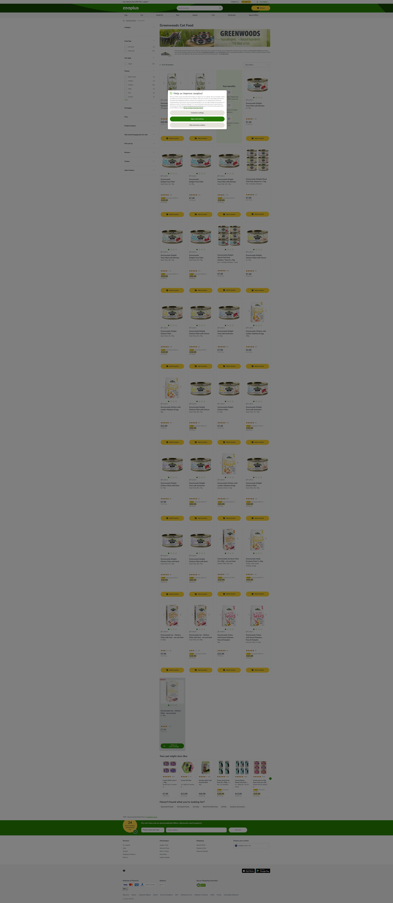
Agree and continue (197, 119)
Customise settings (197, 113)
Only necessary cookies (197, 125)
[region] (197, 109)
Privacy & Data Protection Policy (193, 108)
